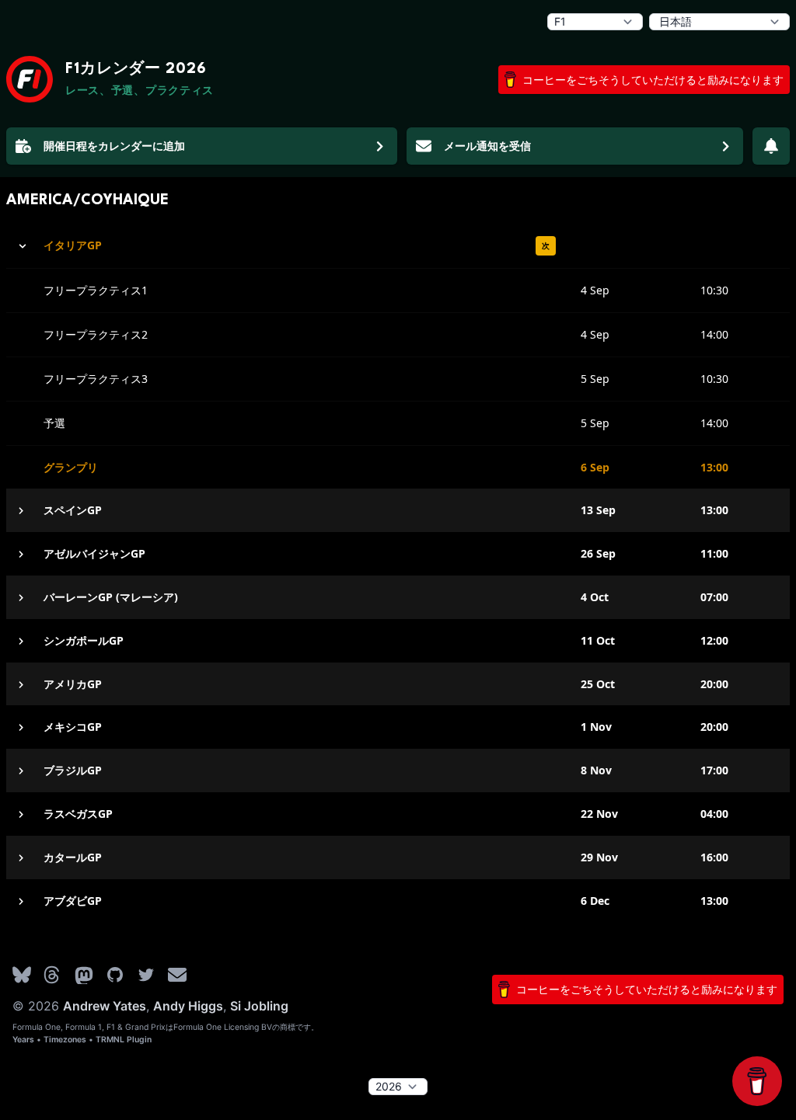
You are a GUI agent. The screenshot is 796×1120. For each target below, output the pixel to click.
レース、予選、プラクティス (139, 91)
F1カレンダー (136, 69)
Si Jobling (259, 1006)
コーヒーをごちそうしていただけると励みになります (653, 79)
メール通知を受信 (487, 145)
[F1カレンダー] (29, 79)
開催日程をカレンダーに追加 (114, 145)
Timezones (65, 1040)
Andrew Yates (104, 1006)
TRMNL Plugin (124, 1040)
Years (23, 1040)
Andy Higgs (188, 1006)
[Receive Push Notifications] (771, 146)
